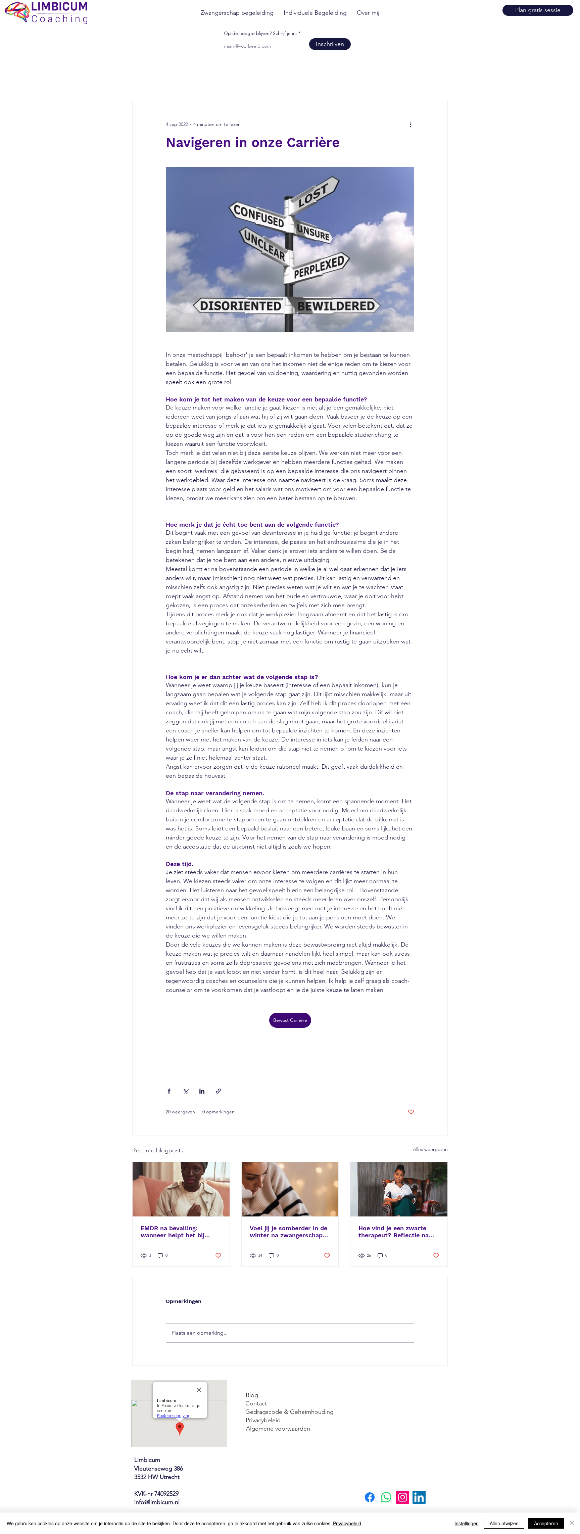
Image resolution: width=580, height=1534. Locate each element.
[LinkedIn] (419, 1497)
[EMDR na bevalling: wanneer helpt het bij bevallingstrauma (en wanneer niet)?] (181, 1189)
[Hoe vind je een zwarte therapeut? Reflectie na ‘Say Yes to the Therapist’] (398, 1189)
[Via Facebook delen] (169, 1091)
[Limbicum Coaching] (402, 1497)
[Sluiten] (572, 1523)
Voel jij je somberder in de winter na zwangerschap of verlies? (288, 1232)
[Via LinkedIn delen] (202, 1091)
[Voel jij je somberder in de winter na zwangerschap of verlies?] (290, 1189)
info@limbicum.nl (157, 1502)
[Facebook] (369, 1497)
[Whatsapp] (386, 1497)
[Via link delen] (218, 1091)
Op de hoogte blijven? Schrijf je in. (260, 33)
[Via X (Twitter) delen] (185, 1091)
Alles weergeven (430, 1149)
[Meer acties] (410, 124)
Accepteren (546, 1523)
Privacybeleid (347, 1523)
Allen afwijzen (504, 1523)
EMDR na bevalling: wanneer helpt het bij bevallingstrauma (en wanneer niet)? (172, 1232)
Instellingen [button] (466, 1523)
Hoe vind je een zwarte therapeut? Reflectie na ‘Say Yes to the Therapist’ (396, 1232)
